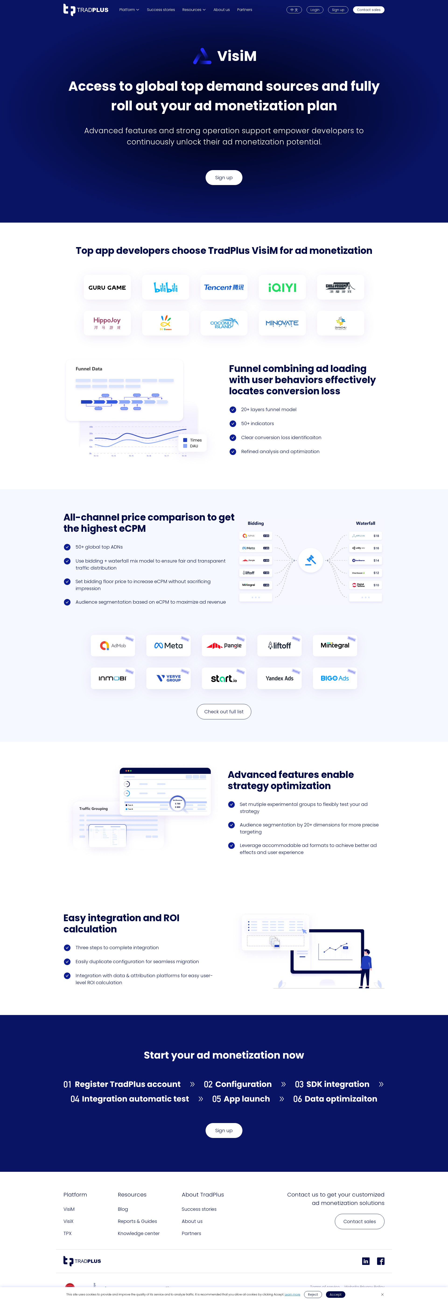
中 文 (294, 9)
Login (315, 9)
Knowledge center (139, 1233)
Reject (313, 1294)
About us (192, 1221)
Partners (191, 1233)
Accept (336, 1294)
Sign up (338, 9)
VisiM (69, 1209)
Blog (123, 1209)
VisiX (68, 1221)
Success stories (199, 1209)
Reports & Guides (137, 1221)
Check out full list (224, 711)
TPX (67, 1233)
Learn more (292, 1294)
